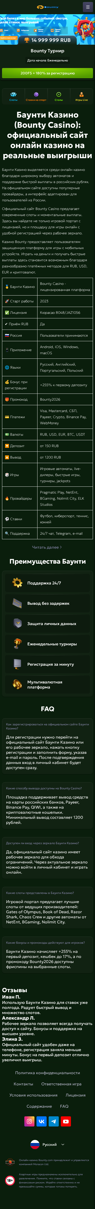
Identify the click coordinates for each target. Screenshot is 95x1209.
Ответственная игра (61, 1083)
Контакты (23, 1083)
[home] (48, 7)
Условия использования (33, 1095)
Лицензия (76, 1095)
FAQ (64, 1106)
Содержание (39, 1106)
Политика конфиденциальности (47, 1072)
